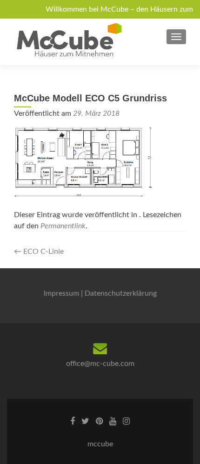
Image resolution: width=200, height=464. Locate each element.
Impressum (61, 293)
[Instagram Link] (126, 421)
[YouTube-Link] (112, 421)
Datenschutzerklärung (121, 293)
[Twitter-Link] (85, 421)
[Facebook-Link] (72, 421)
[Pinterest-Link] (99, 421)
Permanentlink (63, 226)
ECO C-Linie (39, 251)
